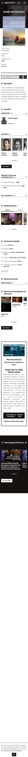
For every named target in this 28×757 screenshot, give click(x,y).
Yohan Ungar (5, 50)
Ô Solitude (16, 305)
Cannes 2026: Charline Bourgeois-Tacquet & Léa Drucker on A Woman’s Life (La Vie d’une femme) (10, 466)
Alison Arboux (15, 154)
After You (4, 314)
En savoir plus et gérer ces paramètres (11, 750)
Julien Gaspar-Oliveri (15, 370)
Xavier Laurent (4, 154)
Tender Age (9, 369)
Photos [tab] (7, 210)
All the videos (6, 480)
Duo (25, 303)
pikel (2, 55)
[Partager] (21, 77)
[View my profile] (24, 3)
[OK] (14, 754)
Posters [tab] (20, 210)
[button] (20, 215)
